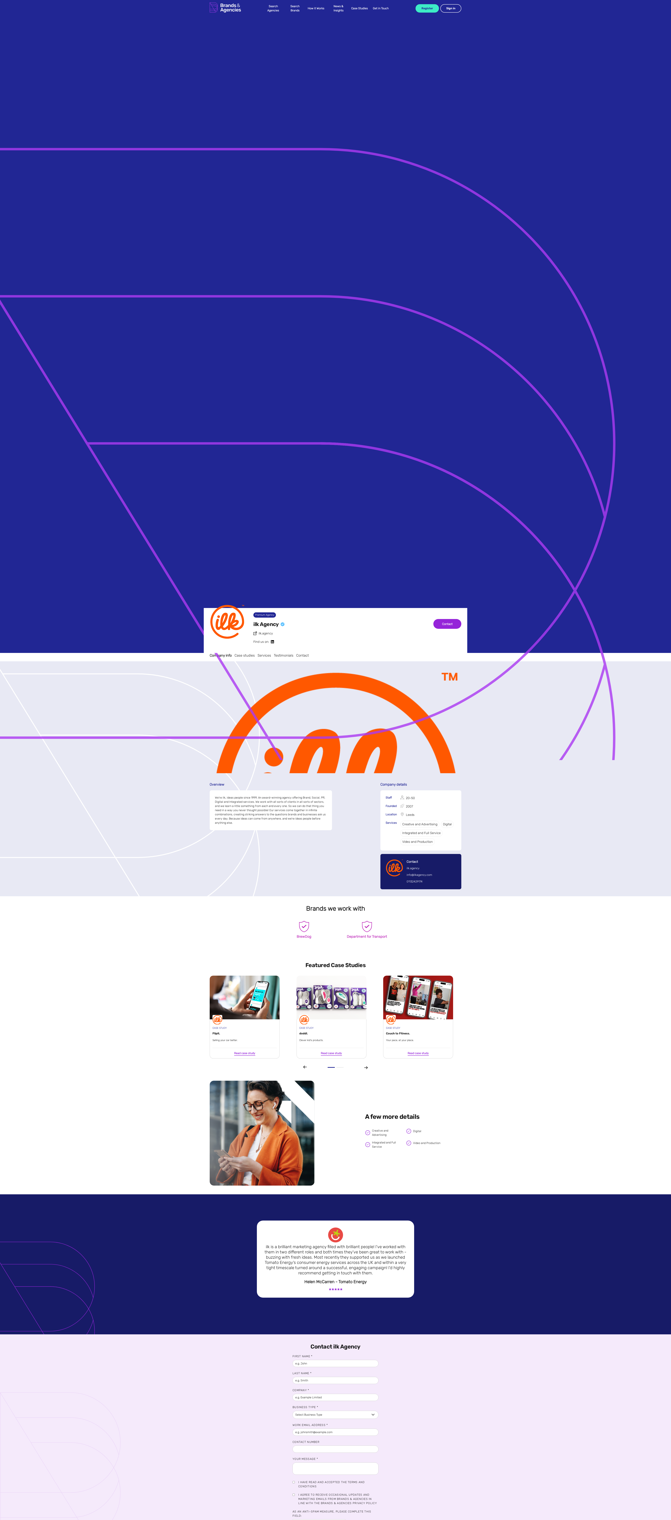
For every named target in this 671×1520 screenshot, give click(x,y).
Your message (305, 1459)
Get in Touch (381, 8)
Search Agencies (273, 8)
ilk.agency (266, 633)
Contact (447, 624)
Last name (302, 1373)
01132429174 (415, 881)
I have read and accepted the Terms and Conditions (331, 1484)
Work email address (310, 1425)
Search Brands (295, 8)
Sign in (450, 8)
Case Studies (359, 8)
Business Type (305, 1407)
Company (301, 1390)
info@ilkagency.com (419, 875)
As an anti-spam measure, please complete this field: (332, 1513)
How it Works (316, 8)
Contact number (306, 1442)
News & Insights (339, 8)
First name (302, 1356)
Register (427, 8)
